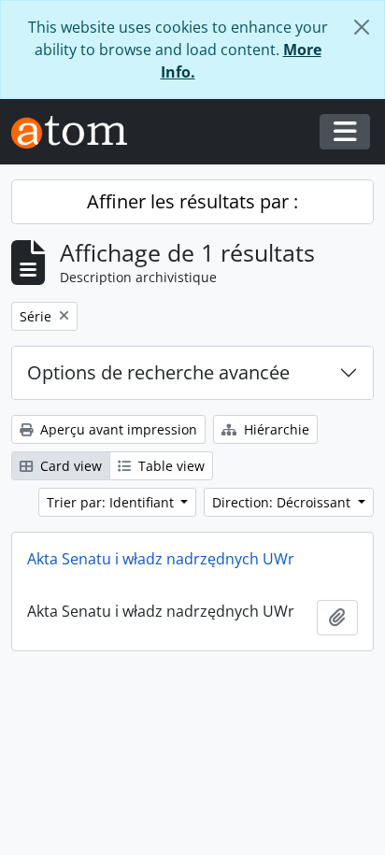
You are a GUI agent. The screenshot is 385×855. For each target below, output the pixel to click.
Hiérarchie (274, 429)
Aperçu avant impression (116, 429)
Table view (170, 466)
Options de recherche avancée (158, 372)
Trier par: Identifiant (112, 502)
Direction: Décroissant (283, 502)
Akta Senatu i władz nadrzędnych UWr (160, 559)
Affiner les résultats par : (192, 201)
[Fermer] (361, 27)
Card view (69, 466)
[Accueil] (76, 132)
